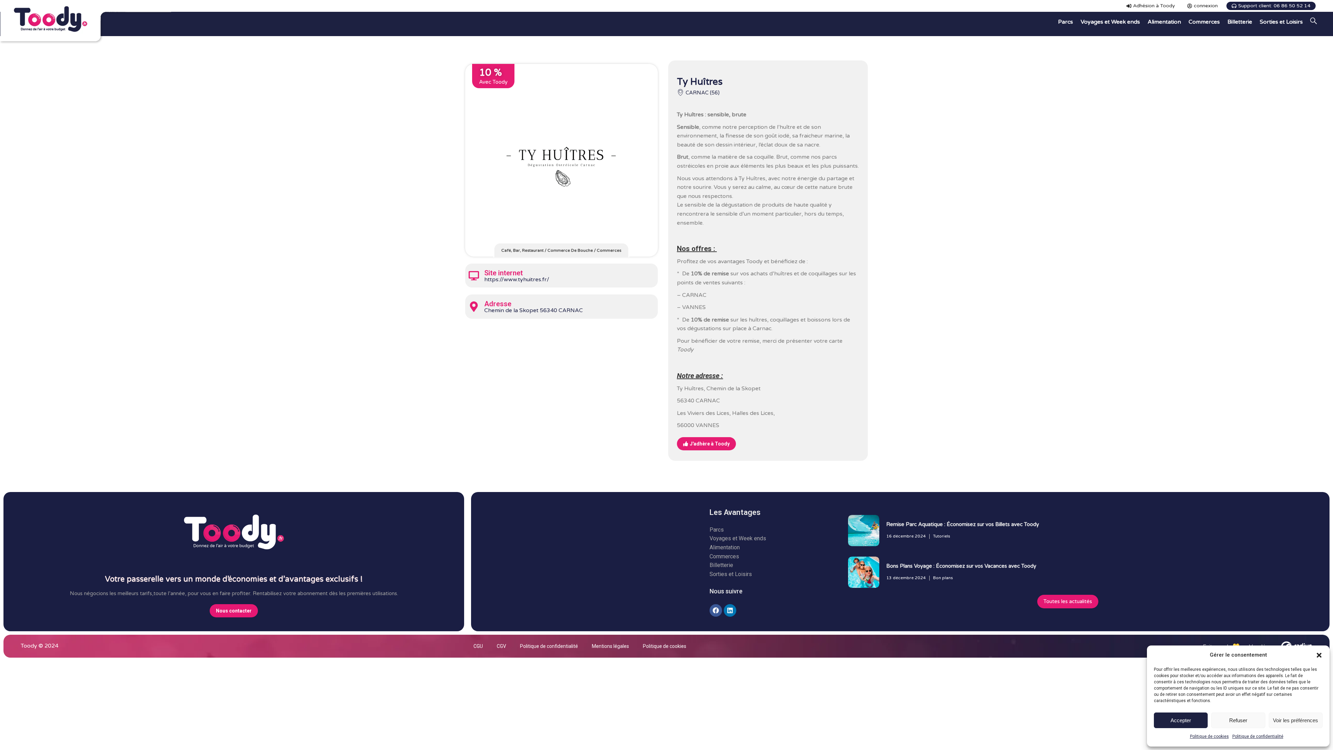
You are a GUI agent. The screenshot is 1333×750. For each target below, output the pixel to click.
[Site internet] (474, 275)
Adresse (497, 304)
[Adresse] (474, 306)
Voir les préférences (1295, 720)
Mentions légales (610, 646)
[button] (1319, 655)
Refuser (1238, 720)
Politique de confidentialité (1257, 736)
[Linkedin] (730, 610)
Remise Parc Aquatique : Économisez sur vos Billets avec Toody (962, 524)
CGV (501, 646)
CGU (478, 646)
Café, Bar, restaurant (522, 250)
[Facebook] (716, 610)
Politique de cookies (1209, 736)
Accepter (1181, 720)
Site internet (503, 273)
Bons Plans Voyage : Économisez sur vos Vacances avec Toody (961, 566)
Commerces (609, 250)
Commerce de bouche (570, 250)
